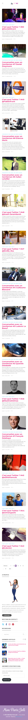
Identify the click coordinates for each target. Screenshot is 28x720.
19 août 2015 (8, 151)
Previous (5, 565)
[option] (14, 653)
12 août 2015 (8, 189)
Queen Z (3, 39)
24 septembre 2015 (9, 76)
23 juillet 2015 (8, 262)
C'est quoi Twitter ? (8, 24)
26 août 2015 (8, 113)
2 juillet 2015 (8, 338)
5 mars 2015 (8, 487)
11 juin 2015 (7, 410)
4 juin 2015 (7, 449)
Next (10, 568)
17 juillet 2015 (8, 301)
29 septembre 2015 (9, 39)
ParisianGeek (19, 716)
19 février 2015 (8, 558)
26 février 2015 (8, 522)
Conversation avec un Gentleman (12, 60)
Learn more (7, 615)
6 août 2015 (7, 225)
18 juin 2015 (8, 375)
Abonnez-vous (6, 679)
